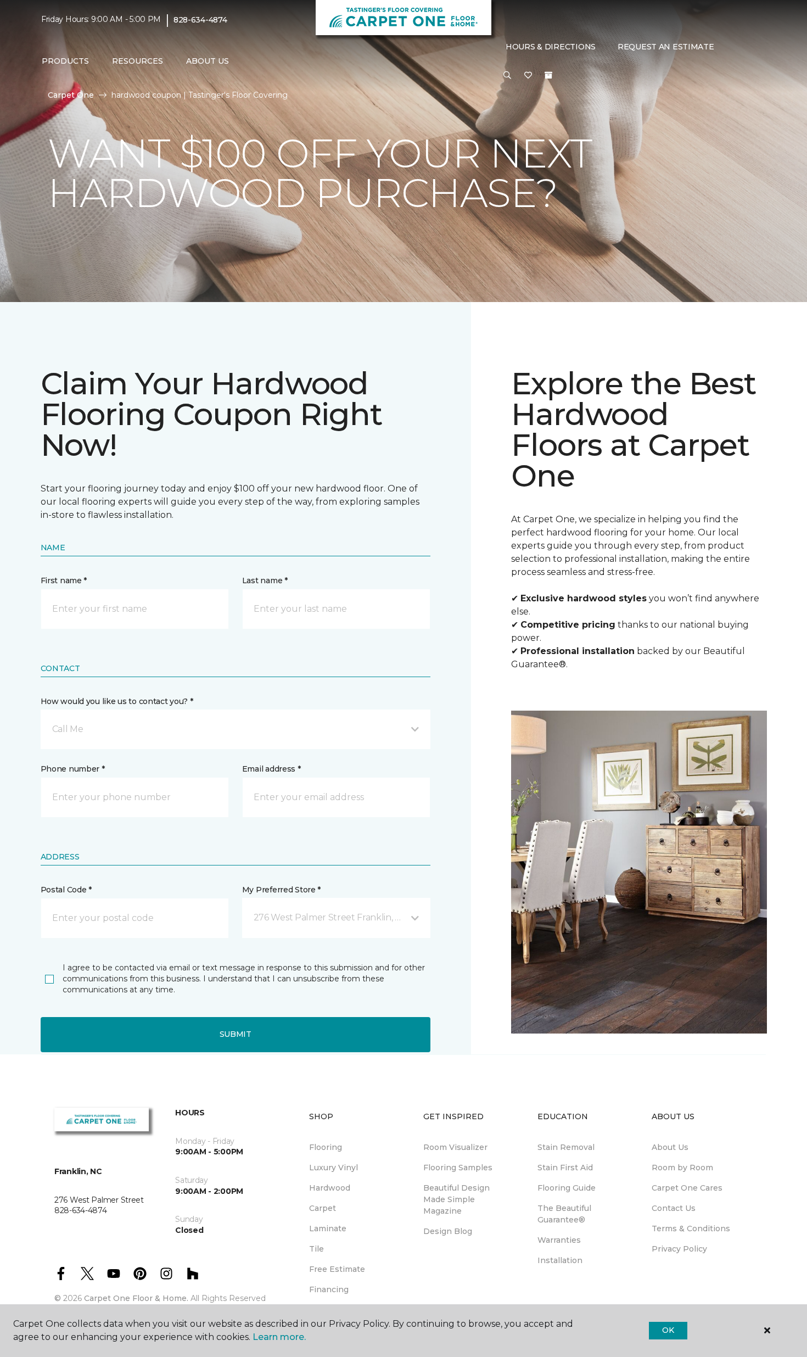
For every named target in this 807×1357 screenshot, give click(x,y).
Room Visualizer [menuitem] (455, 1147)
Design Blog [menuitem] (447, 1231)
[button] (507, 76)
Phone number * (73, 769)
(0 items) (548, 75)
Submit (235, 1034)
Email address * (271, 769)
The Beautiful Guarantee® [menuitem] (564, 1214)
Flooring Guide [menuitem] (566, 1188)
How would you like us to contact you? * (117, 701)
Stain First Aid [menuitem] (565, 1167)
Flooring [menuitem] (325, 1147)
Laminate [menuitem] (327, 1228)
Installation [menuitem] (559, 1260)
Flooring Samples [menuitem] (457, 1167)
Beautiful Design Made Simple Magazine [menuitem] (456, 1199)
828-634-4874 (200, 20)
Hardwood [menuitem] (329, 1188)
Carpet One (71, 95)
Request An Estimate (666, 47)
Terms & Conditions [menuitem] (691, 1228)
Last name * (265, 580)
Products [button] (65, 61)
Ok (668, 1330)
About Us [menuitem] (670, 1147)
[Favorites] (528, 76)
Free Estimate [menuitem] (337, 1269)
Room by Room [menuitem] (682, 1167)
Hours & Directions (551, 47)
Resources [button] (137, 61)
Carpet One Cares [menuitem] (687, 1188)
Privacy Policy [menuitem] (679, 1249)
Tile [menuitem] (316, 1249)
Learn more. (279, 1337)
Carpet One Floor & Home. (136, 1298)
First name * (64, 580)
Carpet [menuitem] (322, 1208)
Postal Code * (66, 890)
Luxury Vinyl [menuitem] (333, 1167)
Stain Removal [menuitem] (566, 1147)
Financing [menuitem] (329, 1289)
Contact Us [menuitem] (674, 1208)
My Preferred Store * (281, 890)
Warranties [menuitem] (559, 1240)
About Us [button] (207, 61)
